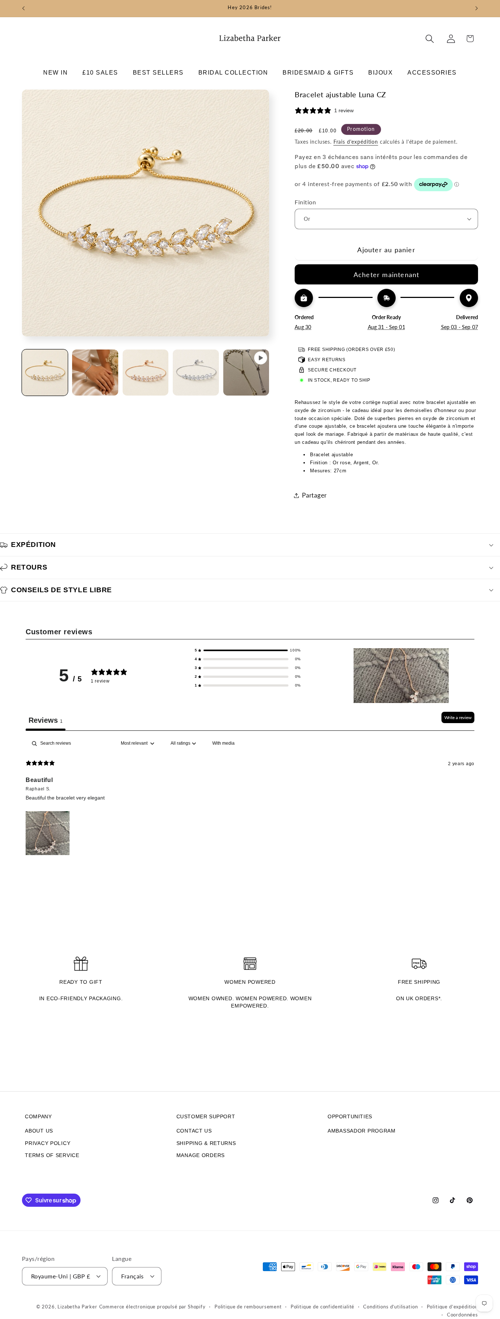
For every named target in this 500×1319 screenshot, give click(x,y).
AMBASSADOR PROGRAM (362, 1131)
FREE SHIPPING (419, 982)
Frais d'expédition (355, 142)
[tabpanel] (250, 797)
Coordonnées (462, 1315)
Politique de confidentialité (323, 1306)
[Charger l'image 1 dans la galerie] (45, 372)
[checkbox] (223, 743)
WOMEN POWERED (249, 982)
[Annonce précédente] (23, 8)
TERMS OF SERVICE (52, 1155)
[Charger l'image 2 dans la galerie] (95, 372)
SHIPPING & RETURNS (206, 1143)
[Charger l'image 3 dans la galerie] (145, 372)
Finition (305, 202)
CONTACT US (194, 1131)
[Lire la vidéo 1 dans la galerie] (246, 372)
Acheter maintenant (386, 275)
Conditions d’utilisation (390, 1306)
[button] (55, 73)
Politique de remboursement (248, 1306)
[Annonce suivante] (477, 8)
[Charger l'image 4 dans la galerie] (196, 372)
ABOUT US (39, 1131)
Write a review (457, 717)
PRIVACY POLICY (47, 1143)
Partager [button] (314, 495)
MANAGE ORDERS (200, 1155)
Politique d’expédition (452, 1306)
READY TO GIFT (80, 982)
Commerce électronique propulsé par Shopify (152, 1306)
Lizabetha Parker (77, 1306)
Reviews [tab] (46, 720)
